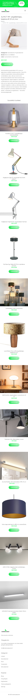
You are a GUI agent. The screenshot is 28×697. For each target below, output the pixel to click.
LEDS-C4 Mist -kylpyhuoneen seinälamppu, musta (14, 567)
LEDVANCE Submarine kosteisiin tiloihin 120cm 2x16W (14, 611)
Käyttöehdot (4, 681)
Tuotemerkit (4, 664)
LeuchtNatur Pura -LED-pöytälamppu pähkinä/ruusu (14, 351)
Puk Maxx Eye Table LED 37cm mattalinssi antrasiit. (14, 265)
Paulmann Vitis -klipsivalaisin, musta (14, 439)
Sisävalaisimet (11, 52)
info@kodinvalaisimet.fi (7, 648)
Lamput (3, 656)
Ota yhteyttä (4, 678)
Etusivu (3, 21)
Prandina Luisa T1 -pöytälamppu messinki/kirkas (14, 134)
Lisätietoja (7, 64)
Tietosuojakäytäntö (6, 684)
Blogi (2, 676)
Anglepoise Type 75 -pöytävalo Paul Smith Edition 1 (14, 178)
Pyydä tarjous (21, 3)
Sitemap (3, 686)
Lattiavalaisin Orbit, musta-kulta (14, 308)
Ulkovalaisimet (4, 666)
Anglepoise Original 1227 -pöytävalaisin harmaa (14, 221)
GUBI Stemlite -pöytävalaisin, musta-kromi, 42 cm (14, 395)
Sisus (2, 661)
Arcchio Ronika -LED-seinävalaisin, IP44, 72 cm (14, 482)
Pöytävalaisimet (19, 52)
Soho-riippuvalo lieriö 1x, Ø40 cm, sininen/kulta (14, 524)
